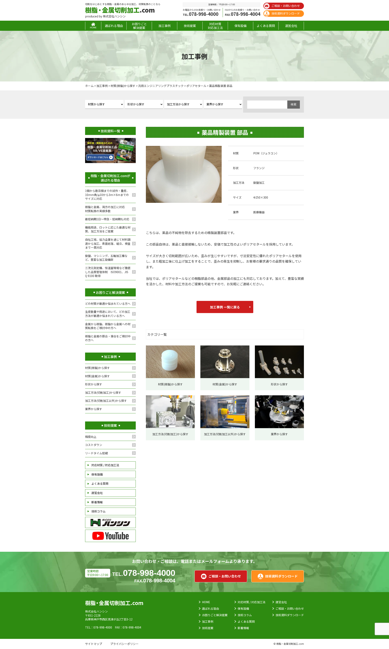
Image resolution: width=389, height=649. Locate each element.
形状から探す (93, 384)
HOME (206, 602)
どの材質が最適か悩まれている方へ (107, 304)
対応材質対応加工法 (215, 26)
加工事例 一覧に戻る (225, 307)
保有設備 (240, 26)
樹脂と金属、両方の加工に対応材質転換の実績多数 (105, 209)
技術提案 (190, 26)
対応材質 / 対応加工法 (105, 465)
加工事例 (164, 26)
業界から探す (93, 409)
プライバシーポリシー (124, 644)
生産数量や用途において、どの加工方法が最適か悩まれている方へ (107, 314)
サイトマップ (93, 644)
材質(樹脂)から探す (97, 368)
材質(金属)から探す (97, 376)
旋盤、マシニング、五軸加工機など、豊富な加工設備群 (106, 258)
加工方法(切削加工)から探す (103, 392)
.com (120, 9)
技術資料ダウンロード (285, 13)
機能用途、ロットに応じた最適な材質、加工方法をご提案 (107, 229)
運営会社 (291, 26)
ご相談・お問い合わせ (285, 6)
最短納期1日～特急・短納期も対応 (107, 219)
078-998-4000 (200, 14)
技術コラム (98, 511)
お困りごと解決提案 (139, 26)
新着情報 (97, 502)
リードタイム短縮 (96, 453)
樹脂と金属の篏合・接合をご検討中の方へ (107, 338)
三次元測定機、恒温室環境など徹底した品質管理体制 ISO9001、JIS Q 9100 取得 (107, 272)
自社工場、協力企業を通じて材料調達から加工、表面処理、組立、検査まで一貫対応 (107, 243)
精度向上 (90, 437)
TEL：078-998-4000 (98, 627)
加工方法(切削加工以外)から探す (106, 401)
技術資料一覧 (110, 131)
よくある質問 (266, 26)
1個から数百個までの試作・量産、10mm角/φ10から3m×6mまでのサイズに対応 (107, 195)
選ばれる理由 (114, 26)
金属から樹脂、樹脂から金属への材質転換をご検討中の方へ (107, 326)
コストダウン (93, 445)
